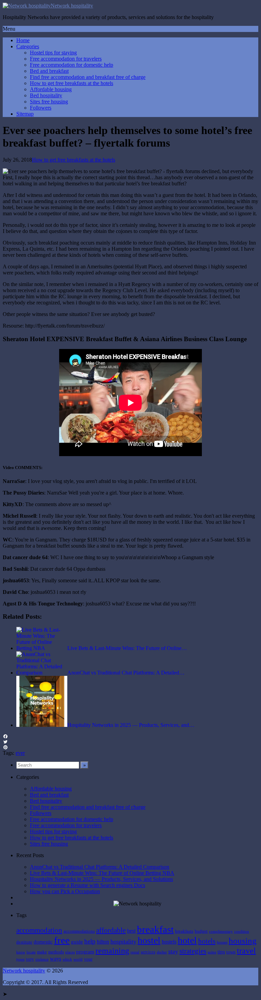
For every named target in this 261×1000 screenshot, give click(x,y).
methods (56, 951)
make (42, 951)
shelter (162, 952)
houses (222, 942)
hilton (103, 941)
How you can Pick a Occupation (65, 891)
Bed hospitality (46, 95)
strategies (192, 951)
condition (241, 931)
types (20, 959)
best (131, 931)
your (88, 959)
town (231, 951)
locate (31, 952)
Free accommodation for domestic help (71, 65)
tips (221, 951)
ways (55, 958)
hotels (206, 941)
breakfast (155, 929)
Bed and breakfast (49, 71)
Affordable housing (51, 89)
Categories (27, 46)
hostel (149, 940)
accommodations (79, 931)
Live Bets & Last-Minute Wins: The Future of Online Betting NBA (102, 873)
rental (134, 952)
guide (77, 942)
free (62, 940)
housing (243, 940)
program (85, 951)
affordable (111, 930)
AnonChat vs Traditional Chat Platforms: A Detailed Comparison (99, 867)
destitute (24, 942)
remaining (112, 950)
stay (173, 951)
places (70, 952)
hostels (169, 941)
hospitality (123, 941)
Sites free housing (49, 101)
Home (23, 40)
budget (201, 931)
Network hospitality (72, 6)
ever (20, 753)
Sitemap (25, 114)
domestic (43, 942)
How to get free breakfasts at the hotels (71, 83)
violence (42, 959)
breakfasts (184, 931)
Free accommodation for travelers (66, 59)
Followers (40, 108)
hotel (187, 940)
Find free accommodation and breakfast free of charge (87, 77)
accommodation (39, 930)
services (148, 951)
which (67, 959)
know (20, 952)
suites (212, 952)
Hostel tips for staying (53, 52)
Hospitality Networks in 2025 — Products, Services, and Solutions (101, 879)
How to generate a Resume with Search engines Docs (87, 885)
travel (246, 950)
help (89, 941)
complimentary (221, 931)
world (78, 959)
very (30, 959)
